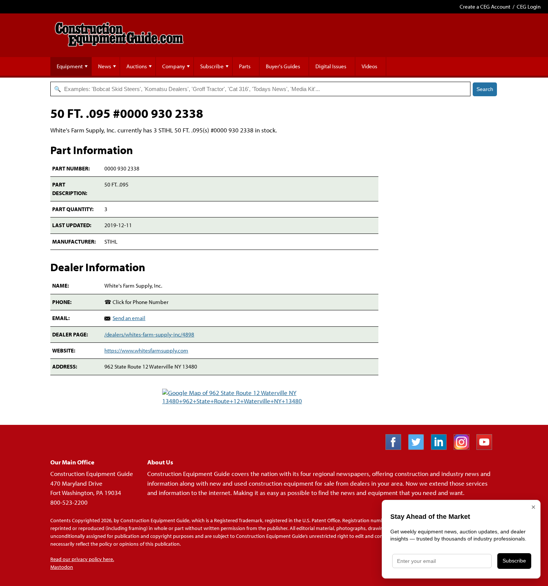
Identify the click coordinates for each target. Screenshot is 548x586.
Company (173, 66)
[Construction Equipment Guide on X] (418, 447)
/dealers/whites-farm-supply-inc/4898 (149, 334)
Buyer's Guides (283, 66)
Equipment (70, 66)
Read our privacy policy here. (82, 559)
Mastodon (61, 567)
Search (484, 89)
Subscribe (212, 66)
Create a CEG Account (485, 6)
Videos (369, 66)
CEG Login (529, 6)
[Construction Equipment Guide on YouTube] (487, 447)
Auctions (136, 66)
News (104, 66)
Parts (245, 66)
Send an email (129, 318)
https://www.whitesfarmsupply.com (146, 350)
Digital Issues (330, 66)
